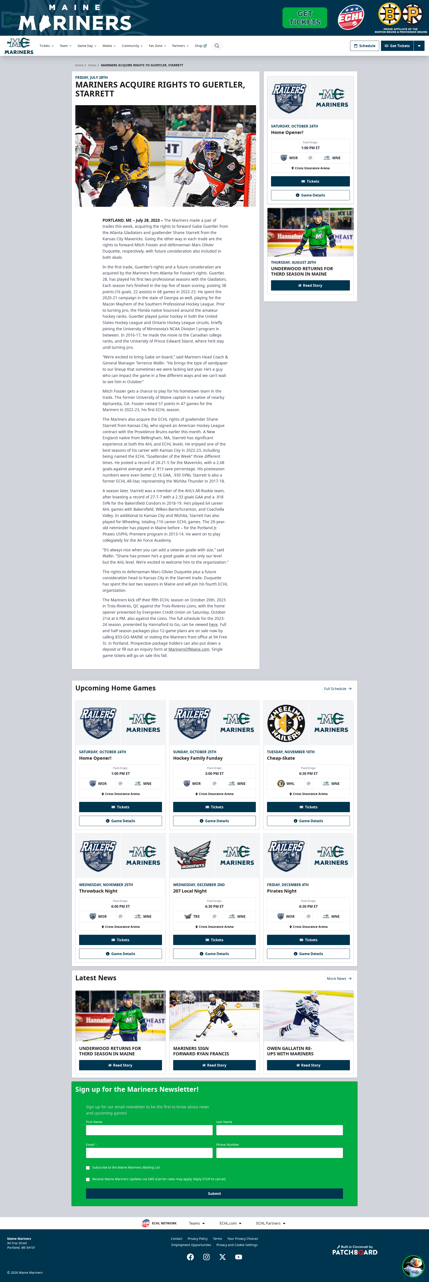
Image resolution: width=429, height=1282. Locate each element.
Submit (214, 1193)
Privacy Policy (198, 1238)
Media (107, 46)
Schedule (367, 45)
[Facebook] (190, 1257)
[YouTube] (238, 1257)
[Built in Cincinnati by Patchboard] (355, 1250)
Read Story (312, 285)
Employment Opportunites (191, 1245)
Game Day (85, 46)
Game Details (313, 195)
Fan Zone (155, 46)
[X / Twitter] (222, 1257)
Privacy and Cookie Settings (237, 1245)
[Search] (217, 46)
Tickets (45, 46)
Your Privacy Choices (242, 1238)
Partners (178, 46)
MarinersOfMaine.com (188, 649)
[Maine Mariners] (18, 45)
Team (64, 46)
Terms (217, 1238)
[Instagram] (206, 1257)
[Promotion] (214, 18)
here (213, 624)
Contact (176, 1238)
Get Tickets (400, 45)
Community (130, 46)
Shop (198, 46)
